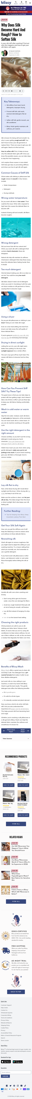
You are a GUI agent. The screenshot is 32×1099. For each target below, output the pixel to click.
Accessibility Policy (6, 1033)
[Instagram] (18, 1086)
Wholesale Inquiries (6, 1012)
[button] (16, 3)
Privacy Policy (5, 1020)
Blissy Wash (5, 670)
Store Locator (5, 1040)
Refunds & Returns (6, 1023)
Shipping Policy (5, 1025)
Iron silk (6, 617)
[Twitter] (10, 1086)
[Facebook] (7, 1086)
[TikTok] (25, 1086)
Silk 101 (4, 19)
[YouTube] (21, 1086)
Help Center (4, 1007)
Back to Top (16, 992)
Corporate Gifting (6, 1015)
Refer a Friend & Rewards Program (11, 1035)
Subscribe (5, 1076)
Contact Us (4, 1010)
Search (3, 1038)
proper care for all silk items (20, 709)
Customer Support (6, 1005)
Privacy (3, 1030)
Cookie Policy (5, 1028)
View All (16, 824)
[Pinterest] (14, 1086)
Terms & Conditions (6, 1018)
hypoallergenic (11, 692)
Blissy (13, 1096)
